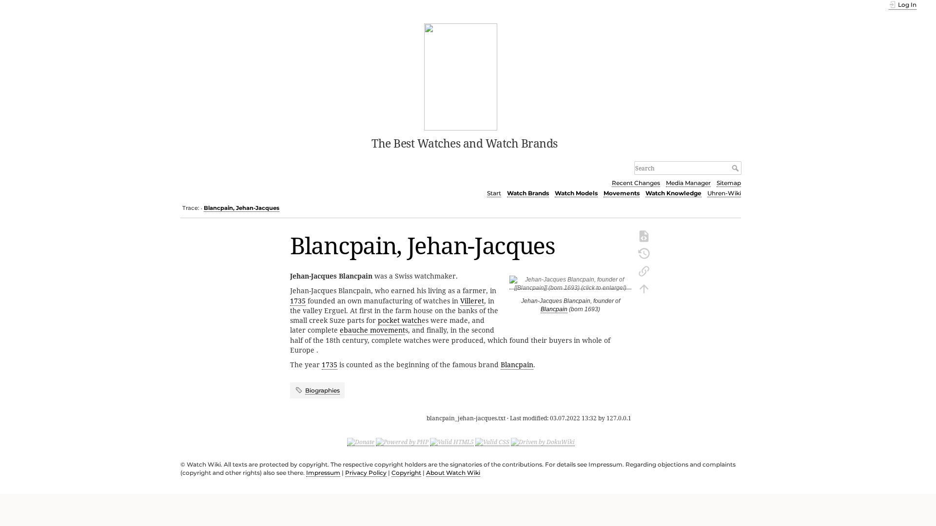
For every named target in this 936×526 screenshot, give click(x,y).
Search (736, 168)
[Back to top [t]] (644, 288)
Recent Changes (636, 183)
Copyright (406, 472)
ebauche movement (372, 330)
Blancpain (554, 309)
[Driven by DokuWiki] (543, 441)
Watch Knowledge (673, 193)
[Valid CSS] (492, 441)
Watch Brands (528, 193)
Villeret (472, 300)
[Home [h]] (461, 76)
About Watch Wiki (453, 472)
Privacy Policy (366, 472)
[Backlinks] (644, 270)
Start (494, 193)
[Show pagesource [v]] (644, 235)
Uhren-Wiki (724, 193)
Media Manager (688, 183)
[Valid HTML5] (452, 441)
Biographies (322, 390)
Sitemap (729, 183)
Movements (622, 193)
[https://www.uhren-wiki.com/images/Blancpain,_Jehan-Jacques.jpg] (570, 285)
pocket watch (400, 320)
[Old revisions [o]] (644, 253)
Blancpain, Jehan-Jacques (241, 208)
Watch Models (576, 193)
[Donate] (360, 441)
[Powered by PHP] (402, 441)
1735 (298, 300)
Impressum (323, 472)
